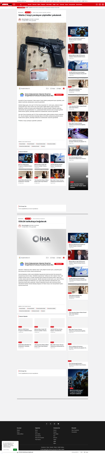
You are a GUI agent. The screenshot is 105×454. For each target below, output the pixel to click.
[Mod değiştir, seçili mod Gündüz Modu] (97, 4)
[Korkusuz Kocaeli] (6, 4)
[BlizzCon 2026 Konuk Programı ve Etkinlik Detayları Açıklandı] (25, 160)
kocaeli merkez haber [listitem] (40, 143)
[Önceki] (26, 7)
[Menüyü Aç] (14, 4)
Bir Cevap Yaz (22, 206)
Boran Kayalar (25, 19)
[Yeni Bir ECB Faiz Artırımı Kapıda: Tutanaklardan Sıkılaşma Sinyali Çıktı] (57, 160)
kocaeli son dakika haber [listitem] (24, 146)
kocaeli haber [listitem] (22, 143)
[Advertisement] (41, 130)
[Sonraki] (27, 7)
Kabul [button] (15, 449)
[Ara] (100, 4)
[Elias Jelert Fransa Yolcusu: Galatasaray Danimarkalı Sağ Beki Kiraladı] (57, 176)
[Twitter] (50, 423)
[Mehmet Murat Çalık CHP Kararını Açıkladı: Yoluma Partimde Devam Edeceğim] (41, 160)
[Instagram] (54, 423)
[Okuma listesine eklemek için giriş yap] (64, 89)
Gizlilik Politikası (6, 449)
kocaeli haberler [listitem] (30, 143)
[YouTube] (58, 423)
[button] (103, 4)
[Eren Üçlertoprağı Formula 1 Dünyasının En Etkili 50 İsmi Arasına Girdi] (78, 153)
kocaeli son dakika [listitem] (51, 143)
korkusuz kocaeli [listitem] (35, 146)
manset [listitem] (43, 146)
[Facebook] (46, 423)
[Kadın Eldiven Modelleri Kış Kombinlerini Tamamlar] (25, 176)
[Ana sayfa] (20, 4)
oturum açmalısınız (33, 208)
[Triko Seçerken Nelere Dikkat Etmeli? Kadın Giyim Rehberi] (41, 176)
